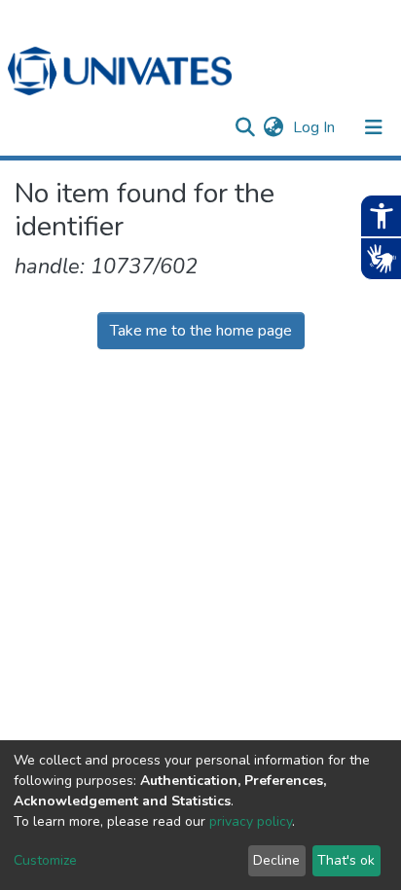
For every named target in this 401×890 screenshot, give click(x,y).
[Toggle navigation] (373, 127)
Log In (316, 127)
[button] (273, 127)
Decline (276, 860)
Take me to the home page (201, 330)
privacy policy (250, 821)
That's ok (346, 860)
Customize (45, 860)
